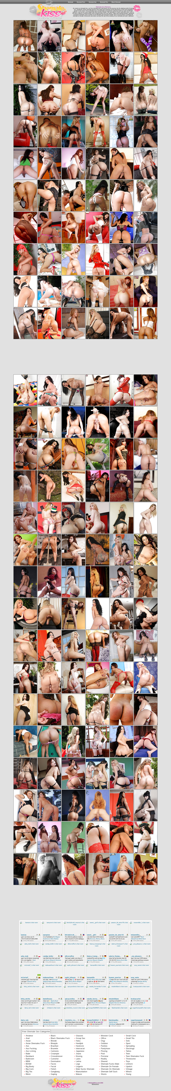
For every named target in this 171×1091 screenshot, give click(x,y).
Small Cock (131, 1036)
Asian (28, 1041)
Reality (104, 1059)
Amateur (29, 1036)
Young (128, 1074)
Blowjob (54, 1043)
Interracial (80, 1048)
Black (53, 1036)
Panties (104, 1046)
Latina (78, 1061)
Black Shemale (116, 2)
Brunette (54, 1048)
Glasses (79, 1036)
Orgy (103, 1041)
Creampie (55, 1054)
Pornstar (104, 1056)
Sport (128, 1043)
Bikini (28, 1074)
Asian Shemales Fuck (35, 1043)
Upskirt (129, 1066)
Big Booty (30, 1066)
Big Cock (30, 1069)
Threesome (131, 1059)
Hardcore (80, 1046)
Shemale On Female (110, 1066)
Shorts (104, 1074)
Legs (78, 1064)
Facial (53, 1066)
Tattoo (128, 1051)
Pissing (104, 1051)
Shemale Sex (92, 2)
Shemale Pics (104, 2)
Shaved (104, 1061)
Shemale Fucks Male (110, 1064)
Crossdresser (57, 1056)
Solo (128, 1041)
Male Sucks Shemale (85, 1069)
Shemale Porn (81, 2)
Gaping (54, 1074)
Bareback (30, 1056)
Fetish (53, 1069)
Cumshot (55, 1059)
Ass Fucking (31, 1048)
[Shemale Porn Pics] (45, 16)
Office (103, 1038)
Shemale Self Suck (109, 1071)
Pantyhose (105, 1048)
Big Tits (29, 1071)
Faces (53, 1064)
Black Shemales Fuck (60, 1038)
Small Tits (130, 1038)
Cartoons (55, 1051)
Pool (103, 1054)
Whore (129, 1071)
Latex (78, 1059)
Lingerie (79, 1066)
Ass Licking (31, 1051)
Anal (28, 1038)
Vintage (129, 1069)
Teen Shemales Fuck (135, 1056)
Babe (28, 1054)
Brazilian (54, 1046)
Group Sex (80, 1038)
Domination (55, 1061)
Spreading (130, 1046)
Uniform (129, 1064)
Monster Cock (107, 1036)
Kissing (79, 1056)
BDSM (28, 1064)
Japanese (80, 1051)
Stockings (130, 1048)
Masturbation (81, 1071)
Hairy (78, 1041)
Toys (128, 1061)
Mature (79, 1074)
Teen (128, 1054)
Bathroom (30, 1059)
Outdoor (104, 1043)
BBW (28, 1061)
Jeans (78, 1054)
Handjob (79, 1043)
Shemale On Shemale (110, 1069)
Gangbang (55, 1071)
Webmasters (95, 1084)
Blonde (54, 1041)
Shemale (70, 2)
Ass (27, 1046)
